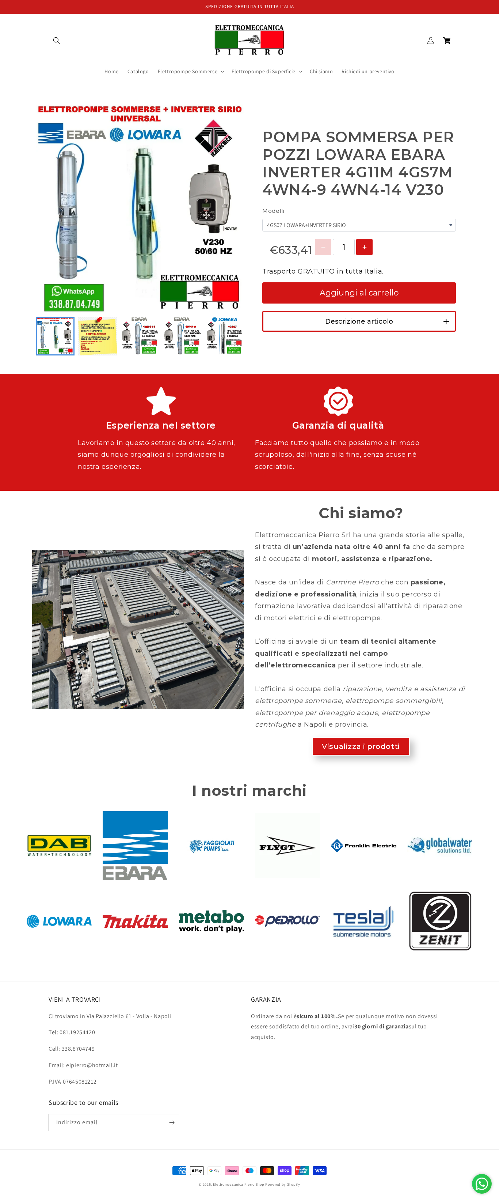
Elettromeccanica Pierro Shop (238, 1184)
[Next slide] (234, 336)
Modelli (273, 210)
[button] (57, 41)
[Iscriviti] (172, 1122)
